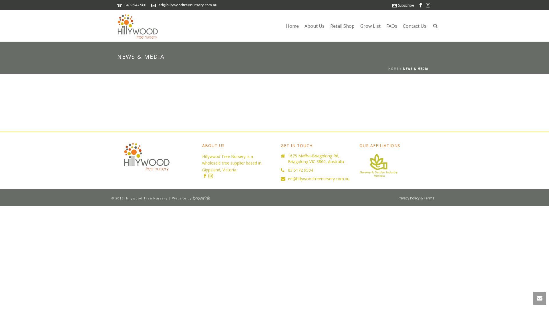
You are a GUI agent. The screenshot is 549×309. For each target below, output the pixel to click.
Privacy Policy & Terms (416, 198)
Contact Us (414, 26)
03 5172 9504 (300, 170)
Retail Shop (342, 26)
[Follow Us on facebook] (205, 176)
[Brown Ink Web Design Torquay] (201, 198)
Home (292, 26)
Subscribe (406, 5)
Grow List (370, 26)
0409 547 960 (135, 4)
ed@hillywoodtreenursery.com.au (187, 4)
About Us (315, 26)
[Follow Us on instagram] (210, 176)
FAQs (391, 26)
